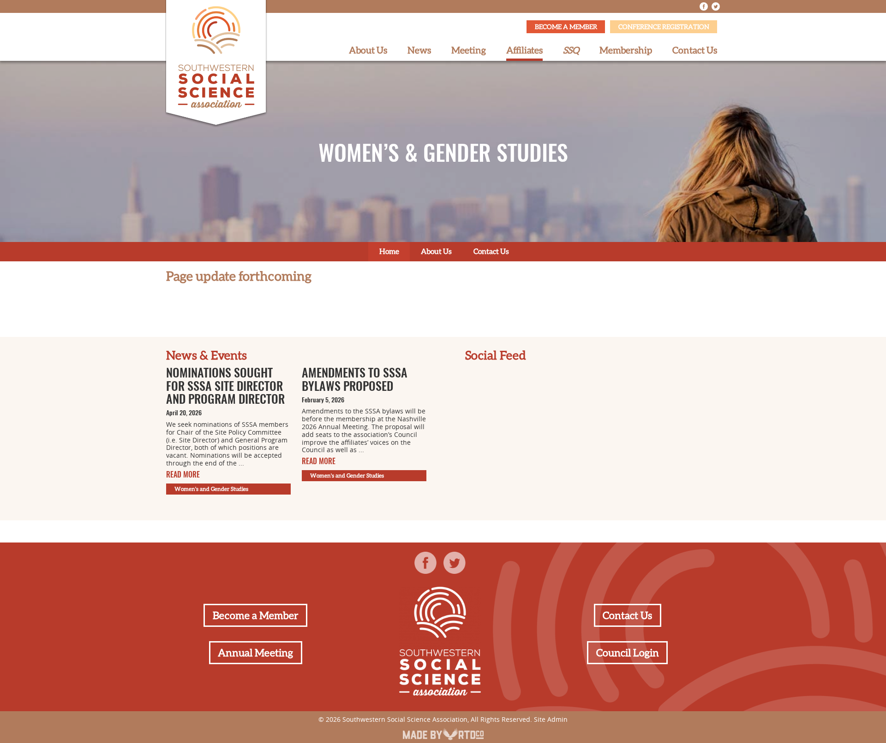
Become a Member (566, 26)
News (419, 50)
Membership (625, 50)
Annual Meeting (255, 652)
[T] (716, 6)
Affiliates (524, 50)
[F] (704, 6)
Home (389, 251)
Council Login (627, 652)
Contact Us (694, 50)
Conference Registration (663, 26)
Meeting (468, 50)
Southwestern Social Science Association (404, 719)
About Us (368, 50)
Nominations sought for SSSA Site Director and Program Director (225, 387)
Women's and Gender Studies (211, 489)
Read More (183, 475)
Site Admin (551, 719)
